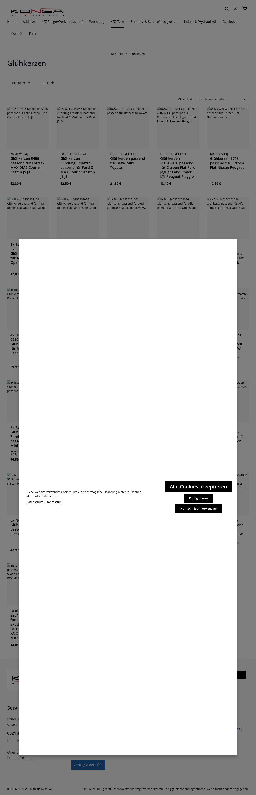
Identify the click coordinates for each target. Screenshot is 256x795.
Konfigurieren (198, 498)
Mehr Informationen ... (41, 496)
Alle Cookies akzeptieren (198, 486)
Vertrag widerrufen (88, 765)
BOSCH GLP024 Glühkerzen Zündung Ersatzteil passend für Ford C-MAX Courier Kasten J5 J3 (77, 165)
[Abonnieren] (242, 675)
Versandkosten (153, 789)
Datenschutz (34, 502)
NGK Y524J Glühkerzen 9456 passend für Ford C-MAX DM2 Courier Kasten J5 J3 (27, 163)
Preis (46, 83)
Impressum (54, 502)
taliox (48, 789)
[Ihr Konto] (236, 9)
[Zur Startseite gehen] (37, 12)
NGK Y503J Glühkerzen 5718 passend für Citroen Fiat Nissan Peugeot (227, 161)
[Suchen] (227, 9)
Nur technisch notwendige (198, 508)
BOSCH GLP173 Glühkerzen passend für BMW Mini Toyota (127, 161)
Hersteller (18, 83)
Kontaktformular (20, 757)
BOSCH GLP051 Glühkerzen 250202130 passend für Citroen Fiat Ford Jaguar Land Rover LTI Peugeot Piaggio (177, 165)
